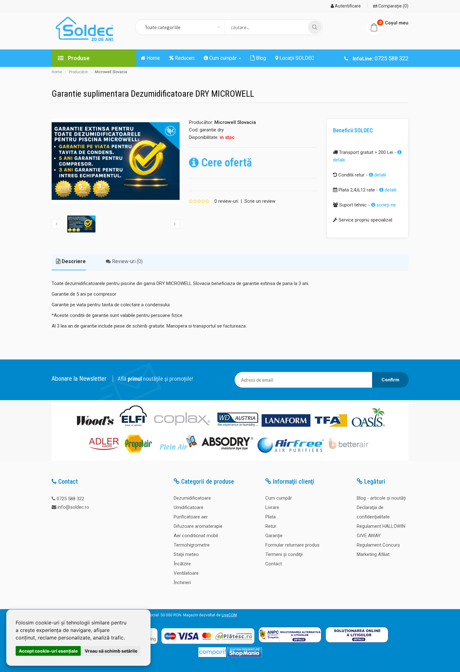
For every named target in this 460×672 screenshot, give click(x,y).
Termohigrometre (192, 545)
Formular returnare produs (292, 545)
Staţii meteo (186, 554)
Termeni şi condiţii (284, 554)
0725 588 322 (70, 498)
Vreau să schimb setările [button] (111, 651)
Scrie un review (259, 201)
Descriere (73, 261)
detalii (379, 175)
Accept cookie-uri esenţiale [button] (48, 651)
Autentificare (347, 5)
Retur (270, 526)
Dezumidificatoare (192, 498)
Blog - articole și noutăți (381, 498)
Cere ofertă (225, 162)
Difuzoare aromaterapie (198, 526)
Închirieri (182, 582)
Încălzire (182, 564)
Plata (270, 517)
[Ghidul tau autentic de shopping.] (212, 656)
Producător (78, 72)
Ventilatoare (186, 573)
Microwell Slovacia (111, 72)
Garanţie (274, 535)
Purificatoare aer (191, 517)
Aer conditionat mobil (196, 535)
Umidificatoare (188, 507)
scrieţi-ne (385, 205)
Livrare (272, 507)
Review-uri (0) (127, 261)
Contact (273, 564)
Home (57, 72)
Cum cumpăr (278, 498)
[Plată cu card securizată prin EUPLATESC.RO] (208, 644)
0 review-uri (226, 201)
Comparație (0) (392, 5)
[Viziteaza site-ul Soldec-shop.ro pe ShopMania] (244, 656)
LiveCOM (229, 615)
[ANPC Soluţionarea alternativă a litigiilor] (290, 644)
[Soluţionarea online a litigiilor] (357, 644)
